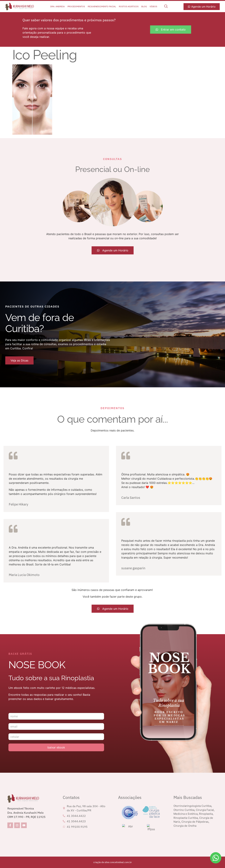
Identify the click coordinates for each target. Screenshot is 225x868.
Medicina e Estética (185, 813)
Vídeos (153, 6)
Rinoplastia (206, 813)
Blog (144, 6)
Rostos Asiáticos (129, 6)
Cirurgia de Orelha (184, 825)
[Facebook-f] (10, 825)
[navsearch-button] (166, 6)
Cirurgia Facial (205, 810)
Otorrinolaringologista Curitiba (192, 806)
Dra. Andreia (57, 6)
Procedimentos (76, 6)
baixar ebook (56, 747)
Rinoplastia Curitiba (185, 817)
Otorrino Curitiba (183, 810)
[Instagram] (17, 825)
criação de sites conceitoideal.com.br (112, 862)
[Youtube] (24, 825)
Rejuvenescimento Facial (102, 6)
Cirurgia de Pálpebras (194, 821)
